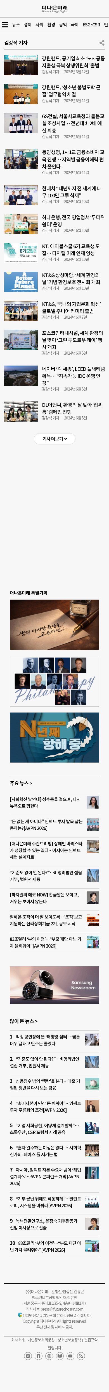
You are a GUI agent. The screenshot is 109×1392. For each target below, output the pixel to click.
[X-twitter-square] (28, 1356)
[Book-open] (60, 1356)
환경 (51, 25)
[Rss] (81, 1356)
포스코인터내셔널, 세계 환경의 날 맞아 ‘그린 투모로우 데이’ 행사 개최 (72, 340)
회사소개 (18, 1340)
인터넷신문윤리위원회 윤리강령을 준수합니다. (56, 1315)
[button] (54, 438)
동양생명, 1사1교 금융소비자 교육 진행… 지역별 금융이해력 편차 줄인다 (73, 159)
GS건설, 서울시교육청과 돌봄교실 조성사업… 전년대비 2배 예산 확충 (73, 123)
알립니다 (54, 1347)
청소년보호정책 (69, 1340)
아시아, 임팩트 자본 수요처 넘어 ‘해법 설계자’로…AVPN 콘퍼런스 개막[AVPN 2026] (45, 1176)
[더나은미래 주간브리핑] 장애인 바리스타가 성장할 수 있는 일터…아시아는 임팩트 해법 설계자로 (46, 850)
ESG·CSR (91, 25)
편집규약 (91, 1340)
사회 (39, 25)
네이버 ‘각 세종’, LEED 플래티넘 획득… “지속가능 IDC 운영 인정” (73, 376)
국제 (75, 25)
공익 (63, 25)
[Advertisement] (54, 507)
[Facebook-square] (38, 1356)
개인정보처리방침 (41, 1340)
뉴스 (16, 25)
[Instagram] (49, 1356)
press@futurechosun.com (62, 1309)
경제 (28, 25)
